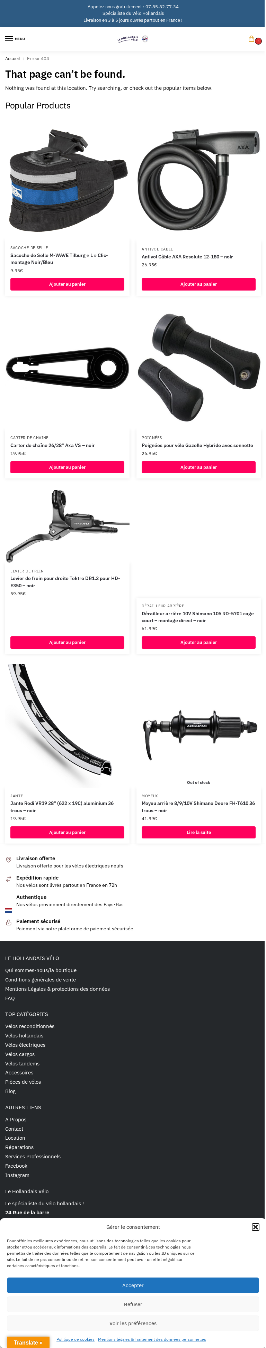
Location (15, 1138)
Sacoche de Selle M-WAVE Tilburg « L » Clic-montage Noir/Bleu (59, 258)
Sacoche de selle (29, 247)
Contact (14, 1129)
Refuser (133, 1304)
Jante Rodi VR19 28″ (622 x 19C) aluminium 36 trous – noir (62, 806)
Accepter (133, 1285)
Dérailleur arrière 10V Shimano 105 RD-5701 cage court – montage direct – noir (198, 617)
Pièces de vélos (23, 1082)
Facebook (16, 1165)
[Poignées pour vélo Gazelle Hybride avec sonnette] (198, 368)
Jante (16, 796)
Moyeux (150, 796)
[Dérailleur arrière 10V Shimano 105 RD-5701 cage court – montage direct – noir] (198, 543)
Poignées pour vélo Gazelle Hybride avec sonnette (197, 445)
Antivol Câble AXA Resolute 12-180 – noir (187, 257)
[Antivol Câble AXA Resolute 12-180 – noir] (198, 179)
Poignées (152, 437)
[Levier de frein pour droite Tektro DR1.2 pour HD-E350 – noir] (67, 526)
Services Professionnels (33, 1156)
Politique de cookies (75, 1339)
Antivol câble (157, 249)
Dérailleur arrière (163, 606)
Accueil (12, 58)
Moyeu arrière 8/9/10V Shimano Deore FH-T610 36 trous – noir (198, 806)
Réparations (19, 1147)
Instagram (17, 1175)
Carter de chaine (29, 437)
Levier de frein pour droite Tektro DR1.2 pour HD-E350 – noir (65, 581)
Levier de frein (27, 571)
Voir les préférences (133, 1323)
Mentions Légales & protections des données (57, 989)
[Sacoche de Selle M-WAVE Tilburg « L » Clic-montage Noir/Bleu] (67, 178)
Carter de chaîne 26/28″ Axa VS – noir (52, 445)
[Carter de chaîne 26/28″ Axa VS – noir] (67, 368)
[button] (255, 1227)
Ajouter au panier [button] (67, 284)
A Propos (15, 1119)
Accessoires (19, 1072)
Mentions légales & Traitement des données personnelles (152, 1339)
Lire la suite (199, 832)
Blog (10, 1091)
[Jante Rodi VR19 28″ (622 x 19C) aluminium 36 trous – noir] (67, 726)
